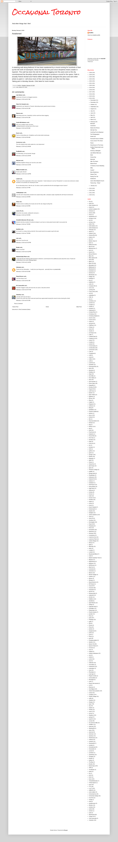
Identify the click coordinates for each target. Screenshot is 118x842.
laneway (91, 533)
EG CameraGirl (20, 285)
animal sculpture (93, 209)
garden (91, 456)
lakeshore (91, 531)
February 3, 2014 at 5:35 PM (23, 215)
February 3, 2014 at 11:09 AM (23, 146)
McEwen (91, 563)
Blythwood (91, 267)
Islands (91, 511)
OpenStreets (92, 602)
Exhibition (91, 409)
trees (90, 779)
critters (90, 359)
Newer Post (15, 306)
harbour (91, 481)
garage (91, 454)
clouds (90, 331)
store (90, 730)
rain (90, 655)
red (90, 661)
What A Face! (93, 163)
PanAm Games (93, 612)
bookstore (91, 271)
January (93, 185)
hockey (91, 492)
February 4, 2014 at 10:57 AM (23, 289)
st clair (90, 721)
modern (91, 576)
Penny (90, 625)
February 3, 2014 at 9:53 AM (23, 128)
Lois (17, 238)
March (92, 119)
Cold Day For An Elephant (96, 132)
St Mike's (91, 724)
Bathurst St (21, 87)
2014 (90, 98)
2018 (90, 89)
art (89, 220)
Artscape (91, 229)
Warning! (92, 159)
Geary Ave (91, 464)
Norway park (92, 593)
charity (90, 306)
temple (90, 758)
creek (90, 357)
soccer (90, 713)
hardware (91, 482)
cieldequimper (20, 192)
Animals (91, 211)
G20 (90, 449)
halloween (91, 477)
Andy (17, 201)
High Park (91, 488)
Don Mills (91, 376)
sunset (90, 751)
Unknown (18, 267)
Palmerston (92, 610)
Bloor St (91, 263)
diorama (91, 370)
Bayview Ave (92, 248)
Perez (90, 627)
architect (91, 218)
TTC (90, 786)
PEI (90, 623)
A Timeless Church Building (97, 165)
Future (92, 143)
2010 (90, 194)
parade (91, 614)
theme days (92, 766)
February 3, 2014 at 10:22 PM (23, 251)
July (92, 111)
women (91, 810)
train (90, 777)
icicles (90, 503)
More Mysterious (94, 172)
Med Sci (91, 567)
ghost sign (91, 466)
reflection (91, 662)
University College (93, 795)
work (90, 812)
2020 (90, 85)
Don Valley (91, 377)
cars (90, 287)
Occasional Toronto (46, 12)
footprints (91, 434)
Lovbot (90, 552)
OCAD (90, 597)
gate (90, 460)
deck (90, 368)
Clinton (91, 327)
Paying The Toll (94, 176)
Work (91, 155)
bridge (90, 276)
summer (91, 741)
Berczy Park (92, 254)
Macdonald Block (93, 554)
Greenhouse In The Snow (96, 145)
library (90, 542)
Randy (18, 247)
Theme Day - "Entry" (95, 183)
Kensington (92, 522)
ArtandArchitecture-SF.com (23, 220)
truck (90, 784)
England (91, 404)
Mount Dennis (92, 582)
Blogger (66, 830)
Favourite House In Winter (96, 138)
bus (90, 280)
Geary (90, 462)
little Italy (91, 546)
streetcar (91, 736)
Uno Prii (91, 797)
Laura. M (18, 211)
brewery (91, 272)
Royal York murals (93, 683)
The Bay (91, 762)
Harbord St (91, 479)
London (91, 550)
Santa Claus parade (94, 690)
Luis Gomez (19, 95)
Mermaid (92, 123)
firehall (90, 422)
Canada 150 (92, 286)
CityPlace (91, 325)
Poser (90, 636)
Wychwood (91, 814)
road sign (91, 674)
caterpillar (91, 295)
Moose (90, 578)
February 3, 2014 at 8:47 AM (23, 99)
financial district (93, 421)
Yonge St (91, 816)
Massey (91, 559)
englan (90, 402)
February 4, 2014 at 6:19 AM (23, 271)
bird (90, 259)
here (40, 81)
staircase (91, 726)
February (93, 121)
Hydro (90, 501)
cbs (90, 299)
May (92, 115)
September (93, 106)
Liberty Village (92, 541)
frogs (90, 441)
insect (90, 505)
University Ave (92, 794)
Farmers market (93, 411)
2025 (90, 74)
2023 (90, 79)
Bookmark (91, 269)
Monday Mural (32, 260)
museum (91, 587)
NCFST (91, 591)
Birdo (90, 261)
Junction (91, 520)
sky (90, 705)
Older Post (79, 306)
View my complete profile (94, 35)
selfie (90, 698)
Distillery (91, 372)
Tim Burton (91, 769)
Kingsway (91, 526)
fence (90, 415)
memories (91, 571)
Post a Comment (18, 303)
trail (90, 775)
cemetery (91, 301)
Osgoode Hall (92, 606)
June (92, 113)
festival (90, 417)
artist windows (92, 227)
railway (91, 651)
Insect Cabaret (92, 507)
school (90, 692)
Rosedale (91, 679)
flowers (91, 426)
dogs (90, 374)
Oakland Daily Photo (21, 256)
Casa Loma (92, 291)
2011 (90, 192)
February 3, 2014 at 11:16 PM (23, 262)
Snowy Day (93, 157)
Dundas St (91, 387)
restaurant (91, 666)
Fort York (91, 437)
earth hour (91, 391)
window (91, 807)
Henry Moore (92, 486)
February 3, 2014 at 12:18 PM (23, 174)
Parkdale (91, 619)
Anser (90, 214)
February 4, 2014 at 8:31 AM (23, 280)
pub (90, 638)
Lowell (17, 178)
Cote (90, 351)
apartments (92, 216)
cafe (90, 284)
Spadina (91, 715)
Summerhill (92, 743)
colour (90, 340)
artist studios (92, 226)
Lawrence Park (93, 539)
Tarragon (91, 756)
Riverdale (91, 672)
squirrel (91, 719)
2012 (90, 190)
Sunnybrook (92, 747)
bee (90, 250)
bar (90, 239)
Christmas (91, 314)
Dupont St (91, 389)
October (93, 104)
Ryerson (91, 687)
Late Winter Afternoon (95, 153)
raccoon (91, 647)
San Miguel (92, 689)
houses (91, 497)
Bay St (90, 246)
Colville (91, 342)
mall (90, 556)
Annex (90, 212)
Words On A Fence (95, 128)
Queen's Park (92, 646)
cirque (90, 321)
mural (26, 87)
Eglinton (91, 396)
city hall (91, 323)
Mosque (91, 580)
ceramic (91, 302)
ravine (90, 659)
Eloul (90, 400)
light (90, 544)
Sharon (18, 113)
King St (91, 524)
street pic (91, 734)
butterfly (91, 282)
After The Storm (94, 161)
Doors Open (92, 383)
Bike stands (92, 257)
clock (90, 329)
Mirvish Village (92, 574)
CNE (90, 334)
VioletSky (18, 294)
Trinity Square (92, 782)
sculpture (91, 694)
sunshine (91, 752)
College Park (92, 336)
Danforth (91, 364)
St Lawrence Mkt (93, 722)
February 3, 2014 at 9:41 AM (23, 108)
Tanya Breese (19, 276)
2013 (90, 188)
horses (90, 494)
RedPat (91, 32)
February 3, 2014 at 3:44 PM (23, 206)
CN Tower (91, 332)
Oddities (91, 599)
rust (90, 685)
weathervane (92, 803)
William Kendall (20, 169)
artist (17, 87)
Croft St (91, 362)
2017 (90, 91)
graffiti (90, 471)
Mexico (91, 572)
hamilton (18, 229)
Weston (91, 805)
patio (90, 621)
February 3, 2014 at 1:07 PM (23, 187)
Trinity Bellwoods (93, 781)
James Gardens (93, 514)
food (90, 430)
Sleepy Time (93, 174)
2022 (90, 81)
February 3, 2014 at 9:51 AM (23, 117)
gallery (90, 451)
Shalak (90, 702)
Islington (91, 512)
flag (90, 424)
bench (90, 252)
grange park (92, 473)
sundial (91, 745)
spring (90, 717)
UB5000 (91, 790)
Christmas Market (93, 316)
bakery (90, 237)
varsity (90, 799)
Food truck (91, 432)
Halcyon (18, 160)
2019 (90, 87)
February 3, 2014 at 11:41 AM (23, 164)
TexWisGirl (19, 151)
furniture (91, 447)
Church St (91, 319)
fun (90, 445)
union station (92, 792)
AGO (90, 203)
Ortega (90, 604)
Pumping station (93, 640)
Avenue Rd (92, 235)
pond (90, 634)
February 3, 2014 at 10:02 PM (23, 242)
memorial (91, 569)
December (93, 100)
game (90, 452)
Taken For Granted (21, 104)
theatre (90, 764)
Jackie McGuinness (21, 122)
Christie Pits (92, 312)
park (90, 617)
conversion (91, 349)
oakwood (91, 595)
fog (90, 428)
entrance (91, 406)
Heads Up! (93, 136)
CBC (90, 297)
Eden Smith (92, 394)
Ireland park (92, 509)
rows (90, 681)
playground (92, 631)
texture (90, 760)
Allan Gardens (92, 205)
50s (90, 201)
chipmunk (91, 310)
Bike (90, 256)
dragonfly (91, 385)
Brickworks (91, 274)
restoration (91, 668)
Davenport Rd (92, 366)
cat (89, 293)
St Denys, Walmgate (95, 150)
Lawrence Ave (92, 537)
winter (90, 809)
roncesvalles (92, 677)
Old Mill (91, 601)
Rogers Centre (92, 676)
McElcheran (92, 561)
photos (90, 629)
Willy (91, 168)
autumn (91, 233)
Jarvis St (91, 518)
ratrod (90, 657)
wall (90, 801)
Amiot (90, 207)
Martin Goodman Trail (94, 557)
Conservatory (92, 346)
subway (91, 739)
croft (90, 361)
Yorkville (91, 820)
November (93, 102)
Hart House (92, 484)
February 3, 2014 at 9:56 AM (23, 137)
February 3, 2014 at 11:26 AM (23, 155)
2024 (90, 76)
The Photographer (94, 134)
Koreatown (91, 529)
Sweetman (91, 754)
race (90, 649)
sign (90, 704)
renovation (91, 664)
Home (47, 306)
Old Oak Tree (93, 130)
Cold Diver (93, 125)
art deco (91, 222)
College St (91, 338)
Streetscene (92, 737)
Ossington (91, 608)
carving (91, 289)
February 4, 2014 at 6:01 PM (23, 300)
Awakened (93, 178)
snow (90, 711)
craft (90, 355)
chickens (91, 308)
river (90, 670)
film (90, 419)
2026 (90, 72)
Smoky (90, 709)
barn (90, 242)
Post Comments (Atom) (24, 309)
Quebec (91, 642)
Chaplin (91, 304)
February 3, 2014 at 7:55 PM (23, 224)
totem (90, 771)
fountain (91, 439)
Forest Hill (91, 436)
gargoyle (91, 458)
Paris (90, 616)
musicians (91, 589)
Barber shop (92, 241)
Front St (91, 443)
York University (92, 818)
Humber (91, 499)
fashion (91, 413)
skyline (90, 707)
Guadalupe (92, 475)
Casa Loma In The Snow (96, 140)
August (92, 108)
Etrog (90, 407)
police (90, 632)
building (91, 278)
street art (91, 732)
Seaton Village (92, 696)
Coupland (91, 353)
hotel (90, 496)
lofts (90, 548)
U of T (90, 788)
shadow (91, 700)
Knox (90, 527)
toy (89, 773)
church (90, 317)
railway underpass (93, 653)
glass (90, 467)
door (90, 379)
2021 (90, 83)
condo (90, 344)
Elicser (90, 398)
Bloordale (91, 265)
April (92, 117)
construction (92, 347)
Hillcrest (91, 490)
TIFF (90, 767)
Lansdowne (92, 535)
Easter (90, 392)
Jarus (90, 516)
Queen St (91, 644)
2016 (90, 94)
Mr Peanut (91, 584)
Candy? (92, 170)
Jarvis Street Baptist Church (97, 180)
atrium (90, 231)
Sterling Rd (92, 728)
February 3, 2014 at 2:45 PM (23, 196)
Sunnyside (91, 749)
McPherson (92, 565)
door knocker (92, 381)
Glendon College (93, 469)
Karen (17, 133)
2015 (90, 96)
